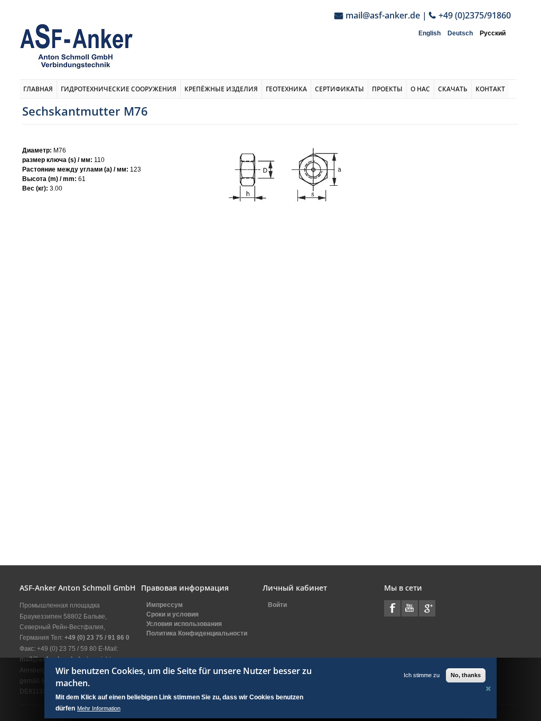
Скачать (453, 88)
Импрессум (164, 605)
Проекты (387, 88)
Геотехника (286, 88)
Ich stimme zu (422, 675)
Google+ (427, 608)
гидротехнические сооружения (118, 88)
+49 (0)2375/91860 (475, 15)
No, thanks (466, 675)
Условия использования (184, 624)
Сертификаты (339, 88)
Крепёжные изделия (221, 88)
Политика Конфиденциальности (196, 633)
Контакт (490, 88)
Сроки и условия (172, 614)
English (429, 33)
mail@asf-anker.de (383, 15)
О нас (420, 88)
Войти (277, 605)
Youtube (410, 608)
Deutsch (460, 33)
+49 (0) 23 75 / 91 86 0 (96, 637)
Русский (493, 33)
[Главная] (76, 46)
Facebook (392, 608)
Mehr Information (98, 708)
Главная (38, 88)
